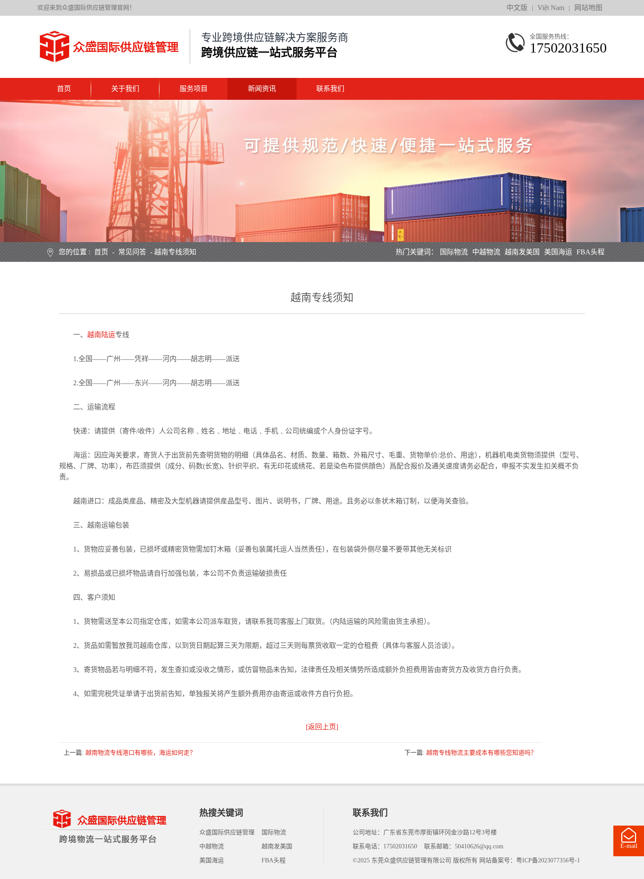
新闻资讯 (262, 88)
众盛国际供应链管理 (227, 832)
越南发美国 (522, 252)
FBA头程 (591, 252)
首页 (64, 88)
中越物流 (486, 252)
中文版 (516, 7)
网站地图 (588, 7)
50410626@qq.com (479, 846)
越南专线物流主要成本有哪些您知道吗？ (481, 752)
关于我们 (125, 88)
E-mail (628, 846)
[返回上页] (322, 727)
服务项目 (194, 88)
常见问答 (132, 252)
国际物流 (454, 252)
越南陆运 (101, 334)
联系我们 (330, 88)
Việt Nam (551, 7)
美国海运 (558, 252)
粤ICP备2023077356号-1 (548, 860)
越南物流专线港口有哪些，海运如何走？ (140, 752)
